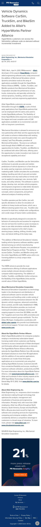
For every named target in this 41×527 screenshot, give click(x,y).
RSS (34, 518)
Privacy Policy (25, 515)
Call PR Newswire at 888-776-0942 (21, 508)
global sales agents (9, 322)
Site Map (27, 518)
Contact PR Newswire (20, 495)
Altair (35, 70)
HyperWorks (25, 73)
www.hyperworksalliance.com (23, 374)
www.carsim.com (8, 327)
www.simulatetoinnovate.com (13, 425)
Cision (24, 524)
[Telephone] (33, 3)
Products (20, 498)
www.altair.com (20, 423)
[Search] (38, 3)
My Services (19, 502)
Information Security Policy (13, 518)
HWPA (21, 106)
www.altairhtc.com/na (30, 381)
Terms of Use (14, 515)
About (20, 500)
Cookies (20, 521)
